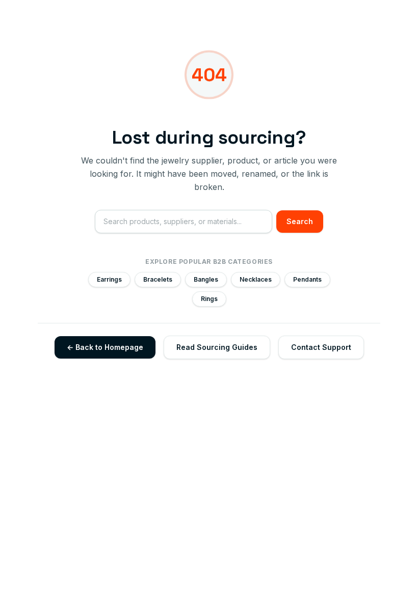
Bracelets (157, 279)
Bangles (206, 279)
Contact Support (321, 347)
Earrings (109, 279)
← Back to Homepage (105, 347)
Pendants (307, 279)
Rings (209, 299)
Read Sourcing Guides (216, 347)
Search (299, 221)
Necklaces (256, 279)
